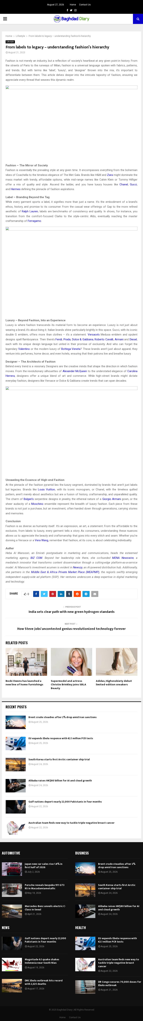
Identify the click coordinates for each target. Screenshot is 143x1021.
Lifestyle (10, 42)
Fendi (58, 339)
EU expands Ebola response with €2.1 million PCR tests (60, 738)
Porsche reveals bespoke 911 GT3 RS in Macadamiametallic (44, 887)
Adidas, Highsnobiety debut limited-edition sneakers (114, 683)
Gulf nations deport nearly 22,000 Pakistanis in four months (65, 802)
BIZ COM (36, 558)
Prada (67, 339)
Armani (119, 339)
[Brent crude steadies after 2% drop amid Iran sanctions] (16, 722)
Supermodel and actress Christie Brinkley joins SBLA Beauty (68, 685)
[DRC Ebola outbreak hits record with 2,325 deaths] (12, 985)
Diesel (133, 339)
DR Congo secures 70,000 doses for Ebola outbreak (119, 983)
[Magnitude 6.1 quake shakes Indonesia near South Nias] (12, 964)
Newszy (77, 567)
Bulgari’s (29, 499)
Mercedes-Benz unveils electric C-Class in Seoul (45, 908)
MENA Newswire (123, 558)
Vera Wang (41, 540)
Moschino (37, 504)
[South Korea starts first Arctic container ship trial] (16, 764)
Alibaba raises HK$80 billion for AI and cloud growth (60, 780)
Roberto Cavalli (104, 339)
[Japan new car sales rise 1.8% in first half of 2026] (12, 869)
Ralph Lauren (30, 211)
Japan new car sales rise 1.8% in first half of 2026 (43, 865)
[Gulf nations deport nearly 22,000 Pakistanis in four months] (16, 807)
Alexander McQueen (75, 371)
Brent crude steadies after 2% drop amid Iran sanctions (62, 717)
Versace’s (94, 334)
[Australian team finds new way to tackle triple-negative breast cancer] (16, 828)
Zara (110, 175)
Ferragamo (34, 221)
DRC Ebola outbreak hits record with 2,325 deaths (44, 982)
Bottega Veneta (71, 349)
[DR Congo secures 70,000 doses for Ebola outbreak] (85, 987)
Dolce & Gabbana (82, 339)
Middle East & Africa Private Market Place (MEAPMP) (65, 572)
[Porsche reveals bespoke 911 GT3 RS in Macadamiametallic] (12, 890)
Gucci (133, 184)
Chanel (124, 184)
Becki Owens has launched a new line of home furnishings (24, 683)
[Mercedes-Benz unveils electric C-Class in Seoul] (12, 911)
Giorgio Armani (111, 499)
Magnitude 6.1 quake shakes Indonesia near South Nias (42, 961)
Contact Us (85, 4)
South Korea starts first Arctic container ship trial (59, 759)
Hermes (15, 189)
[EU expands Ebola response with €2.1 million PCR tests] (16, 743)
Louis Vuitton (46, 489)
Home (73, 4)
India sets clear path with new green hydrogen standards (72, 612)
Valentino (24, 349)
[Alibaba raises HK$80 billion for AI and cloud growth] (16, 785)
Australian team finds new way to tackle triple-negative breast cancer (71, 823)
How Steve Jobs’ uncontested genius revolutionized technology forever (71, 629)
